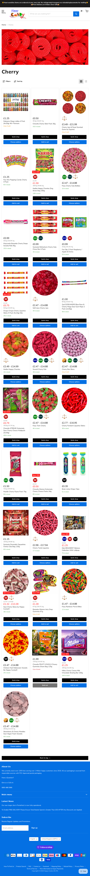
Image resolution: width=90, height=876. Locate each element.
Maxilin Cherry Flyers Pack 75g (14, 491)
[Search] (76, 13)
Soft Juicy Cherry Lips (40, 308)
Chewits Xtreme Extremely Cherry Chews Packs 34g (42, 490)
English (32, 839)
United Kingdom (50, 839)
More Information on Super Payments (51, 869)
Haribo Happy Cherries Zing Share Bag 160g (43, 189)
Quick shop (15, 137)
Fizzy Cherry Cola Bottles (71, 186)
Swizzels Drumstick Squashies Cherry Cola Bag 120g (14, 545)
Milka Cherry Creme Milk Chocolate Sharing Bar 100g (72, 671)
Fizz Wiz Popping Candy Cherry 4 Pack (15, 181)
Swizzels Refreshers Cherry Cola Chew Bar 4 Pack (44, 248)
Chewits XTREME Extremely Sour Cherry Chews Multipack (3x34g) (14, 430)
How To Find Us (9, 866)
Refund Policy (68, 866)
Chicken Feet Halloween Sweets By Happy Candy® (15, 669)
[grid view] (81, 81)
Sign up (34, 828)
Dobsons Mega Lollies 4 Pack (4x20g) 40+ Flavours (14, 122)
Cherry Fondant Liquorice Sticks (73, 426)
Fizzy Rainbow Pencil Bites (72, 607)
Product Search (21, 866)
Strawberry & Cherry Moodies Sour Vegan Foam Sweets (14, 732)
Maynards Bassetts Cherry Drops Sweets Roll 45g (15, 244)
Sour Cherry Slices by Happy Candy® (13, 608)
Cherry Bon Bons (68, 369)
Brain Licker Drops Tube (70, 489)
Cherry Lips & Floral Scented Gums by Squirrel (72, 128)
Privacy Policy (79, 866)
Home (4, 25)
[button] (82, 11)
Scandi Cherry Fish (39, 369)
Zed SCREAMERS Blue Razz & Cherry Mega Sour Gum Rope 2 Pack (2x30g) (73, 306)
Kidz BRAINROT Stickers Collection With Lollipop (71, 549)
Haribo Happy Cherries (11, 369)
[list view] (86, 81)
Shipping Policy (56, 866)
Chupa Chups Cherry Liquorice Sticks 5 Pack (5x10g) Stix (14, 312)
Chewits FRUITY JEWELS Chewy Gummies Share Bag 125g (45, 665)
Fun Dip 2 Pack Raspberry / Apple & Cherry (72, 250)
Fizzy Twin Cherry (39, 426)
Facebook (46, 866)
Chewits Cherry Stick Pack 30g (44, 124)
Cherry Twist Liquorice (41, 548)
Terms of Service (32, 869)
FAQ (29, 866)
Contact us (37, 866)
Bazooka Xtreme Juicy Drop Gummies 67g (43, 610)
